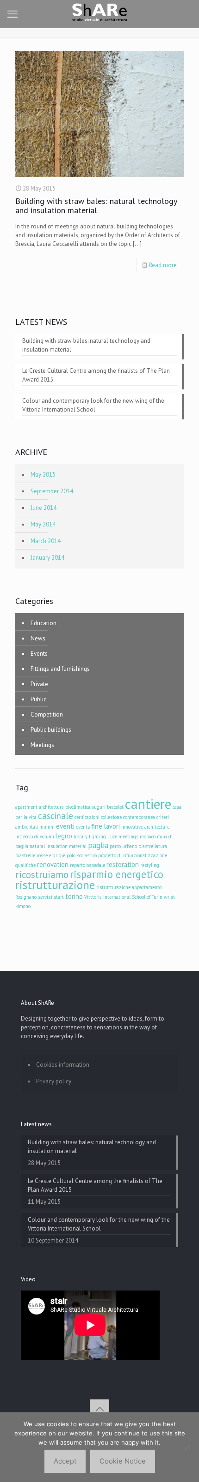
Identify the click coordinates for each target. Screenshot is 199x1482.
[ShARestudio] (99, 13)
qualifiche (25, 865)
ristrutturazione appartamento (129, 887)
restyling (149, 865)
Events (39, 653)
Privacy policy (53, 1081)
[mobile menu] (12, 14)
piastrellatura (152, 846)
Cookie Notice (123, 1461)
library (80, 836)
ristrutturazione (55, 884)
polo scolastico (82, 855)
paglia (98, 845)
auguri (99, 807)
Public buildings (51, 730)
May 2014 (43, 524)
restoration (122, 864)
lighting (97, 836)
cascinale (55, 815)
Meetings (42, 745)
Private (39, 684)
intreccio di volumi (34, 836)
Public (38, 699)
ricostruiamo (41, 874)
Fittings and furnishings (60, 669)
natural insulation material (58, 846)
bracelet (115, 807)
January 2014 (47, 558)
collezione (111, 817)
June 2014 (43, 508)
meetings (128, 836)
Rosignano (26, 897)
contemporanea (139, 817)
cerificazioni (87, 817)
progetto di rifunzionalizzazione (132, 855)
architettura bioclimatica (64, 807)
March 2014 (46, 541)
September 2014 (52, 491)
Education (43, 623)
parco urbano (123, 846)
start (59, 897)
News (38, 638)
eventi (65, 826)
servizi (45, 897)
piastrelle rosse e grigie (40, 855)
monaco (147, 836)
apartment (26, 807)
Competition (47, 714)
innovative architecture (145, 827)
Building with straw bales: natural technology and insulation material (96, 205)
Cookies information (62, 1065)
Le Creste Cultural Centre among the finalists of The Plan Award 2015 (96, 375)
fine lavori (105, 826)
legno (64, 835)
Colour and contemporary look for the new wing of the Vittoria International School (93, 405)
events (83, 827)
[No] (187, 1447)
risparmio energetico (116, 874)
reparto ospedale (87, 865)
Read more (163, 265)
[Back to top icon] (99, 1409)
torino (74, 896)
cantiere (148, 804)
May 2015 (43, 474)
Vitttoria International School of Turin (123, 897)
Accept (65, 1461)
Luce (112, 836)
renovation (52, 864)
